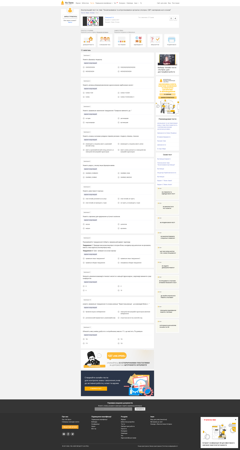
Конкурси (122, 3)
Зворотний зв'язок (70, 427)
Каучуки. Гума (161, 141)
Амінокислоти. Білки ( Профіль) (167, 133)
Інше (136, 3)
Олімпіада (130, 3)
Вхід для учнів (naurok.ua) (158, 419)
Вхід (169, 3)
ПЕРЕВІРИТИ (140, 409)
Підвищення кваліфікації (103, 3)
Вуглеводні (160, 176)
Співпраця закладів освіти (70, 422)
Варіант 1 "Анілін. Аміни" (164, 180)
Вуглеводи (160, 169)
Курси (93, 426)
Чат (116, 3)
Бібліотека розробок (128, 422)
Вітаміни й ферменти (163, 137)
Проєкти (124, 429)
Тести (92, 3)
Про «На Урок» (66, 419)
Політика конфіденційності (170, 446)
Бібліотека (85, 3)
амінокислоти (161, 145)
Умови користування (156, 446)
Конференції (95, 424)
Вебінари (94, 422)
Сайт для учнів (162, 3)
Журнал (78, 3)
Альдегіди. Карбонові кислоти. (166, 172)
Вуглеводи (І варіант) (164, 159)
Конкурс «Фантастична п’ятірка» (161, 424)
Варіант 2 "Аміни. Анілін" (164, 184)
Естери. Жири (161, 149)
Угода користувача (143, 446)
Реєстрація (175, 3)
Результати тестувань (102, 32)
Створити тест (95, 388)
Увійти (70, 22)
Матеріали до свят (156, 422)
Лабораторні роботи (128, 426)
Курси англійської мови (128, 438)
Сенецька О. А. (109, 17)
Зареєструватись (70, 16)
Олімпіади (124, 433)
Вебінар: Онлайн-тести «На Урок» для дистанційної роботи (167, 70)
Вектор (93, 429)
